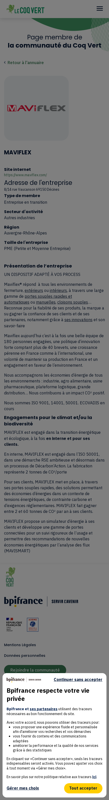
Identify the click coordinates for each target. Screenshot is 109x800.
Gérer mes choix (23, 788)
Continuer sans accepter (78, 679)
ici (94, 777)
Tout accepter (83, 788)
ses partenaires (44, 709)
